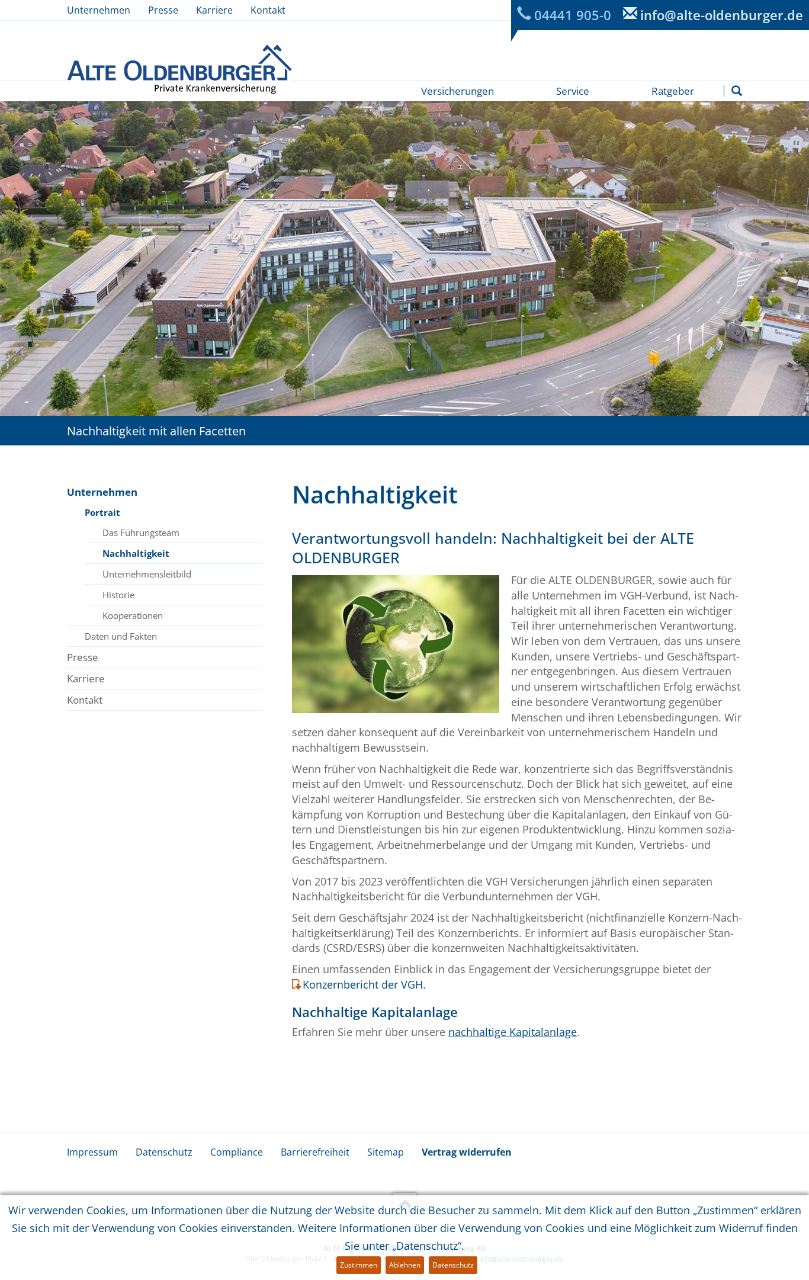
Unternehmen (98, 10)
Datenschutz (164, 1152)
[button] (736, 90)
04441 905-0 (572, 15)
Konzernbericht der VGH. (364, 984)
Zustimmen (358, 1265)
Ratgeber (672, 91)
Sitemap (385, 1152)
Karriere (214, 10)
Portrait (102, 512)
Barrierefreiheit (315, 1152)
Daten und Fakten (121, 636)
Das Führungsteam (140, 532)
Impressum (92, 1152)
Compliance (236, 1152)
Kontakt (268, 10)
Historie (118, 595)
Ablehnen (404, 1265)
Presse (163, 10)
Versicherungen (457, 91)
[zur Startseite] (179, 69)
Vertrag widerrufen (467, 1152)
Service (572, 91)
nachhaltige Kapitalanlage (512, 1032)
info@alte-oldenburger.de (721, 15)
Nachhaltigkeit (135, 553)
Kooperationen (132, 615)
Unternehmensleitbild (146, 574)
